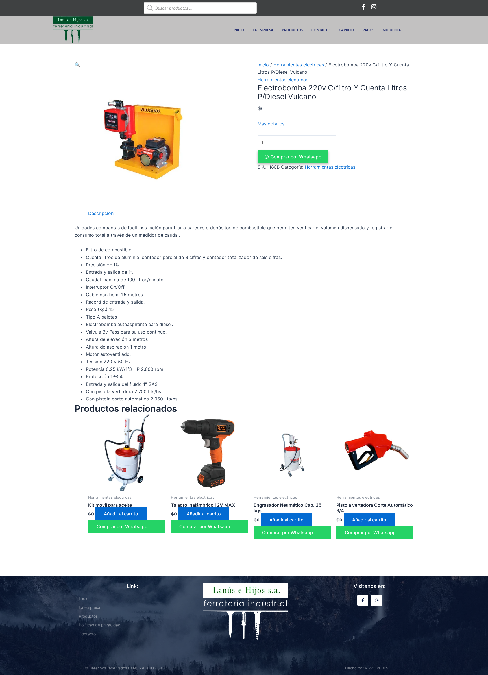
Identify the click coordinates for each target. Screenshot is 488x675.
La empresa (263, 30)
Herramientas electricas (298, 65)
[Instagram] (374, 6)
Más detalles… (273, 124)
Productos (292, 30)
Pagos (368, 30)
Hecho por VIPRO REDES (366, 668)
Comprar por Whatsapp (296, 157)
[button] (77, 65)
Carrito (346, 30)
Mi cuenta (392, 30)
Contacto (320, 30)
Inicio (238, 30)
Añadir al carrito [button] (121, 514)
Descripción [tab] (101, 213)
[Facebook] (364, 6)
